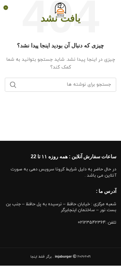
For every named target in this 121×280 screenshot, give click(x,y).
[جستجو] (13, 85)
